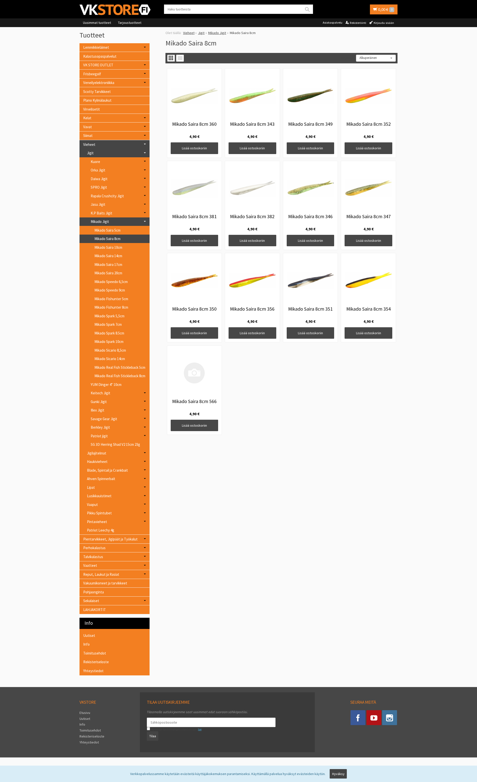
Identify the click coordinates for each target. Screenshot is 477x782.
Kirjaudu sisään (384, 23)
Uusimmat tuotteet (97, 22)
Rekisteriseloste (96, 661)
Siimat (88, 135)
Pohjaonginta (93, 592)
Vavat (87, 126)
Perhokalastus (94, 547)
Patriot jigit (99, 436)
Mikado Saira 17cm (108, 264)
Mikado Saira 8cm (107, 238)
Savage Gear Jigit (104, 418)
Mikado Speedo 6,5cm (111, 281)
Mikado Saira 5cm (107, 230)
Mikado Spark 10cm (108, 341)
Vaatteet (90, 565)
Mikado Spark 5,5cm (109, 316)
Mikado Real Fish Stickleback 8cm (119, 375)
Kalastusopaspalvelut (100, 56)
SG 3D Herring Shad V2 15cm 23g (115, 444)
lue (199, 729)
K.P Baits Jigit (101, 213)
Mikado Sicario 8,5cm (110, 350)
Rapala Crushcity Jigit (107, 196)
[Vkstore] (117, 9)
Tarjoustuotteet (129, 22)
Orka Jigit (98, 170)
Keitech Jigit (100, 393)
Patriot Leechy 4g (100, 530)
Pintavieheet (97, 521)
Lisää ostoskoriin (194, 148)
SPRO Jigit (99, 187)
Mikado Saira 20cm (108, 273)
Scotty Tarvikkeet (97, 91)
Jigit (90, 153)
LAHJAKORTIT (94, 609)
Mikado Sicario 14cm (109, 358)
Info (86, 644)
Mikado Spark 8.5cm (109, 333)
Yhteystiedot (93, 670)
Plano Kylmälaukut (97, 100)
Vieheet (89, 144)
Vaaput (92, 504)
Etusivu (85, 712)
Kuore (95, 161)
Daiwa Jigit (99, 178)
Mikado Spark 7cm (108, 324)
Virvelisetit (91, 109)
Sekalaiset (91, 600)
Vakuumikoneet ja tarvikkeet (105, 583)
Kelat (87, 118)
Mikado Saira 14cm (108, 255)
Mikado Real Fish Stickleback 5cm (119, 367)
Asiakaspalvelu (332, 22)
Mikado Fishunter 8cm (111, 307)
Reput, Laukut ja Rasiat (101, 574)
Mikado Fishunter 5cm (111, 298)
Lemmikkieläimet (96, 47)
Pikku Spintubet (99, 513)
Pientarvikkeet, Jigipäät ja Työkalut (110, 539)
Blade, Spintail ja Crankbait (107, 470)
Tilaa (152, 736)
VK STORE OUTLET (98, 65)
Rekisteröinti (358, 23)
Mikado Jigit (100, 221)
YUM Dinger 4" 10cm (106, 384)
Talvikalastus (93, 556)
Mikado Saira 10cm (108, 247)
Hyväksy (338, 774)
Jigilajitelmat (96, 453)
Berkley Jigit (100, 427)
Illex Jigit (97, 410)
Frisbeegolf (92, 74)
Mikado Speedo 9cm (109, 290)
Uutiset (89, 635)
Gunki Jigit (99, 401)
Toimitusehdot (94, 653)
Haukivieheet (97, 461)
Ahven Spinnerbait (101, 478)
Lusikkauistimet (99, 496)
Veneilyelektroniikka (98, 82)
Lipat (91, 487)
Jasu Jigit (98, 204)
